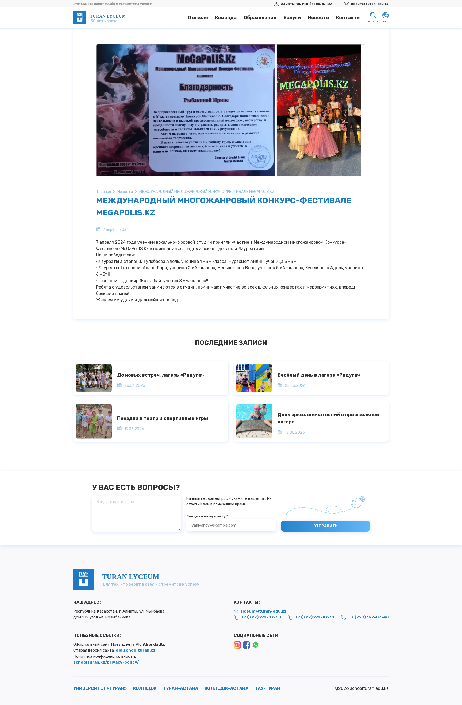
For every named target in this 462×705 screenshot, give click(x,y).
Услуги (292, 18)
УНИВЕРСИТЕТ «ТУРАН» (100, 688)
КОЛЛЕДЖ (145, 688)
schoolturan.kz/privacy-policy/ (106, 662)
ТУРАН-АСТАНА (180, 688)
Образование (260, 18)
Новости (318, 18)
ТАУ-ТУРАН (267, 688)
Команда (226, 18)
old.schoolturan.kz (135, 650)
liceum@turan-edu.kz (370, 4)
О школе (198, 18)
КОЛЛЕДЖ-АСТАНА (226, 688)
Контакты (348, 18)
